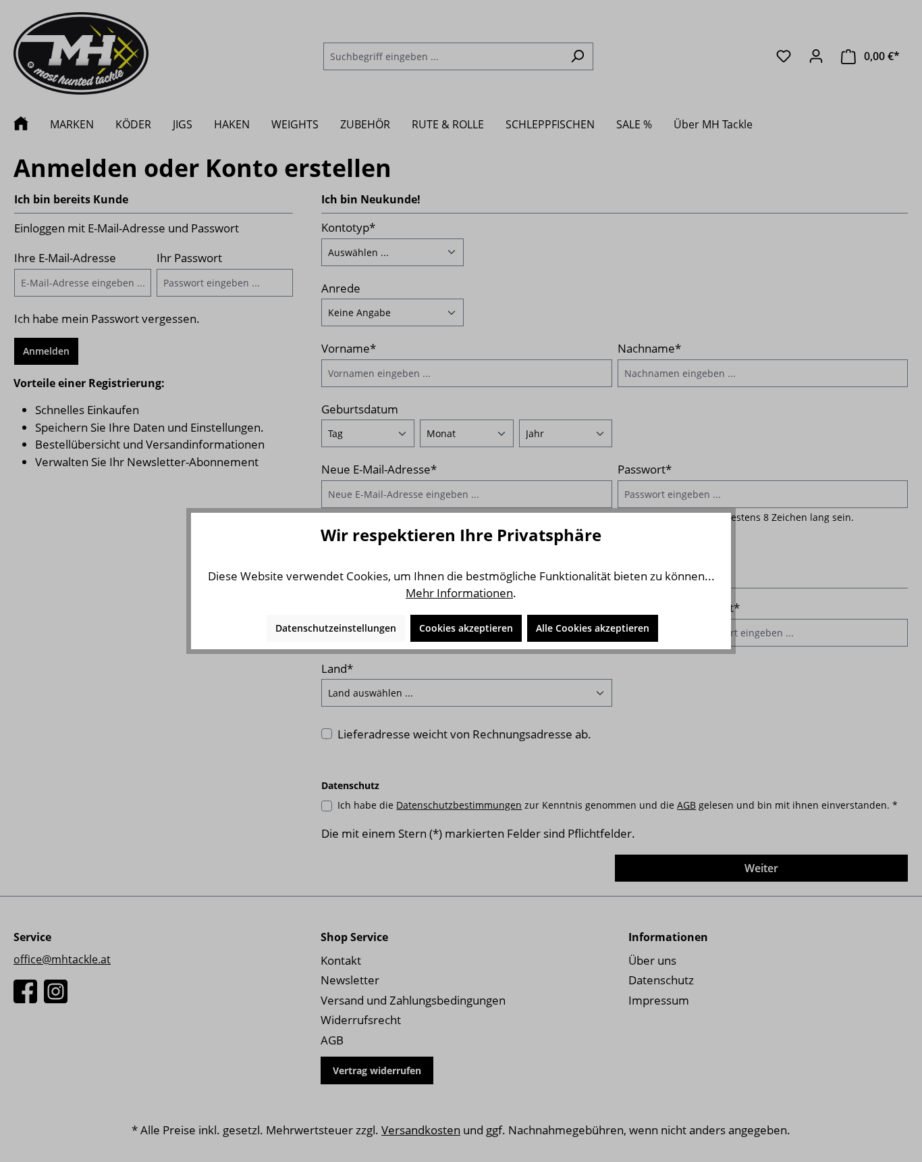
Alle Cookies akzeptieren (592, 628)
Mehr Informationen (459, 593)
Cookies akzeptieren (466, 628)
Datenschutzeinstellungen (335, 628)
